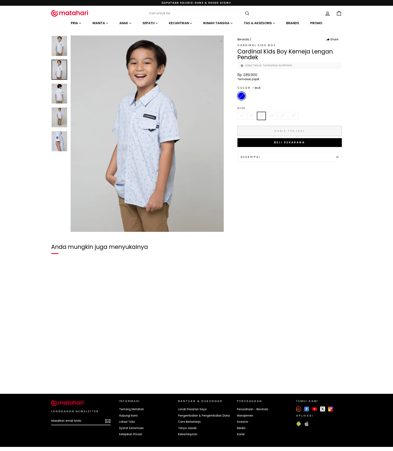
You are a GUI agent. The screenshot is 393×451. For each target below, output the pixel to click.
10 (271, 115)
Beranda (243, 39)
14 (293, 115)
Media (241, 428)
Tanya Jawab (187, 428)
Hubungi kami (128, 416)
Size (241, 108)
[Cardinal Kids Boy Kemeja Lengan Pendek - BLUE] (57, 376)
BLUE (241, 96)
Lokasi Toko (127, 422)
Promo (316, 23)
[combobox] (199, 13)
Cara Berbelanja (189, 422)
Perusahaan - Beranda (252, 409)
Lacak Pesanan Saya (192, 409)
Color (249, 88)
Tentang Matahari (131, 409)
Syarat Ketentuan (131, 428)
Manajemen (245, 416)
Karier (241, 434)
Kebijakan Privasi (130, 434)
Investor (242, 422)
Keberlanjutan (187, 434)
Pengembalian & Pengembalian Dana (204, 416)
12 (282, 115)
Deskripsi (250, 157)
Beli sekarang (289, 142)
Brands (292, 23)
